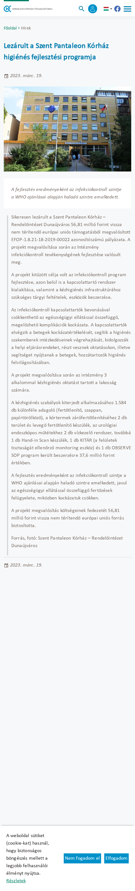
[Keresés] (81, 9)
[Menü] (127, 9)
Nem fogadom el (82, 858)
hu (109, 8)
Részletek (16, 880)
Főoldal (10, 28)
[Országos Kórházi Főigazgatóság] (28, 9)
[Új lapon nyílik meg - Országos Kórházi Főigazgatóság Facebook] (117, 9)
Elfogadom (116, 858)
